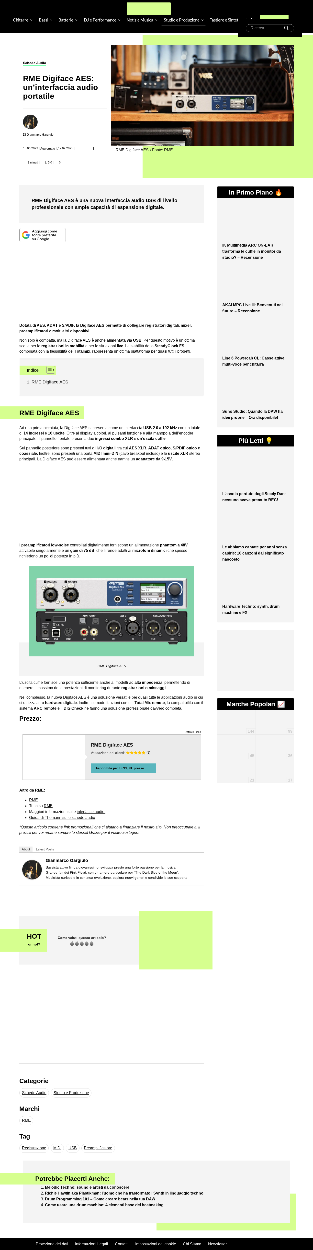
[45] (236, 742)
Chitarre (20, 19)
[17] (275, 766)
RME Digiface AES (50, 382)
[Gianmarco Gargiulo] (32, 870)
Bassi (43, 19)
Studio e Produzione (182, 19)
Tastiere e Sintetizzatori (231, 19)
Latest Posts (45, 849)
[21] (236, 763)
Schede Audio (34, 63)
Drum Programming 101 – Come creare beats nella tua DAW (100, 1199)
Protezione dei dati (52, 1244)
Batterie (65, 19)
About (26, 849)
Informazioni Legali (91, 1244)
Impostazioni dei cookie (155, 1244)
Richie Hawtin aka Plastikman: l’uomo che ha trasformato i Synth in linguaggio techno (124, 1193)
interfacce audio (91, 812)
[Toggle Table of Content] (48, 370)
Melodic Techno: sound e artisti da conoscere (87, 1187)
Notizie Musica (140, 19)
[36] (275, 739)
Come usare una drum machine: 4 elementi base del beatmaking (104, 1205)
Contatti (121, 1244)
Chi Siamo (192, 1244)
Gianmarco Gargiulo (67, 860)
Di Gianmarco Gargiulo (38, 134)
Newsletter (217, 1244)
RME (48, 806)
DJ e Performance (100, 19)
